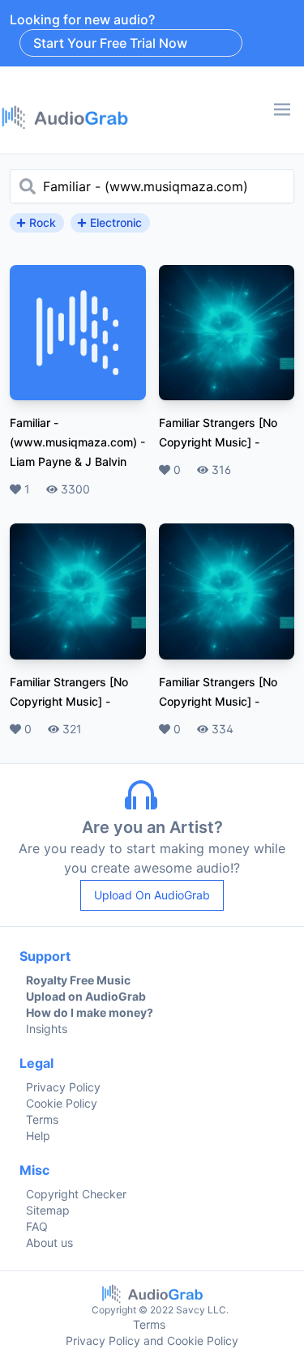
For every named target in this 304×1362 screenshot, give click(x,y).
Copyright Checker (76, 1194)
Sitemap (48, 1210)
